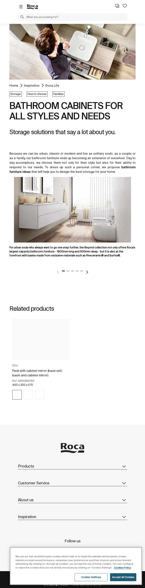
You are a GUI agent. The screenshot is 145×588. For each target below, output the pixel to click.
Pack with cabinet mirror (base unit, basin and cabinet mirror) (37, 373)
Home (13, 85)
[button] (22, 17)
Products (26, 466)
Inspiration (31, 85)
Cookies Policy (122, 567)
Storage (15, 94)
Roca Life (52, 85)
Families (58, 94)
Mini (15, 365)
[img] (17, 394)
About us (26, 500)
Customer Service (33, 483)
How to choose (37, 94)
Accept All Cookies (123, 577)
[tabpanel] (72, 220)
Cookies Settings (91, 577)
